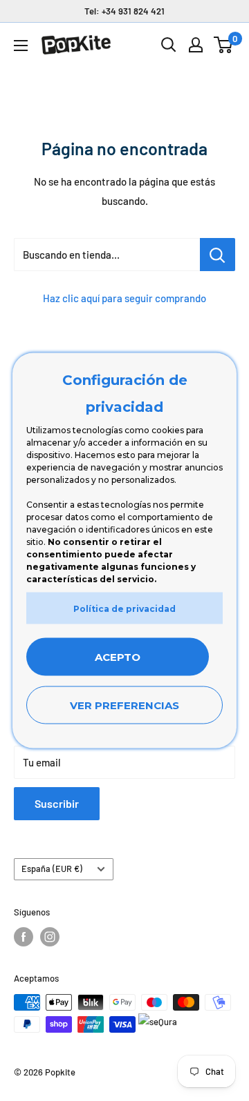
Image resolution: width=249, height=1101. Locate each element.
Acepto (117, 657)
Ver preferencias (124, 705)
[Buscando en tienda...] (217, 254)
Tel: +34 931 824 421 (124, 11)
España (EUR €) (51, 868)
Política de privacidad (124, 609)
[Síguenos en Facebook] (23, 936)
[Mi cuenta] (196, 44)
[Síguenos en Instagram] (49, 936)
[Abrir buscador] (168, 44)
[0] (223, 45)
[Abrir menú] (21, 45)
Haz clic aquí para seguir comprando (124, 298)
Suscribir (57, 803)
